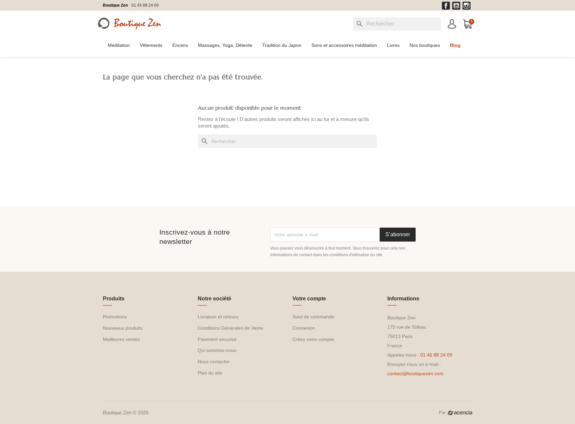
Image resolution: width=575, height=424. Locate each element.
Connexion (303, 328)
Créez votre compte (313, 339)
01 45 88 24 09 (145, 5)
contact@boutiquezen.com (415, 373)
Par (442, 412)
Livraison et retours (218, 316)
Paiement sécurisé (217, 339)
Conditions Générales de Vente (230, 328)
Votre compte (309, 298)
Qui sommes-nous (217, 350)
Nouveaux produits (122, 328)
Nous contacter (214, 361)
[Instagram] (467, 6)
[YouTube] (456, 6)
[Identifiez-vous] (452, 23)
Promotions (115, 316)
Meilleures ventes (121, 339)
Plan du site (210, 372)
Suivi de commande (313, 316)
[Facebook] (446, 6)
